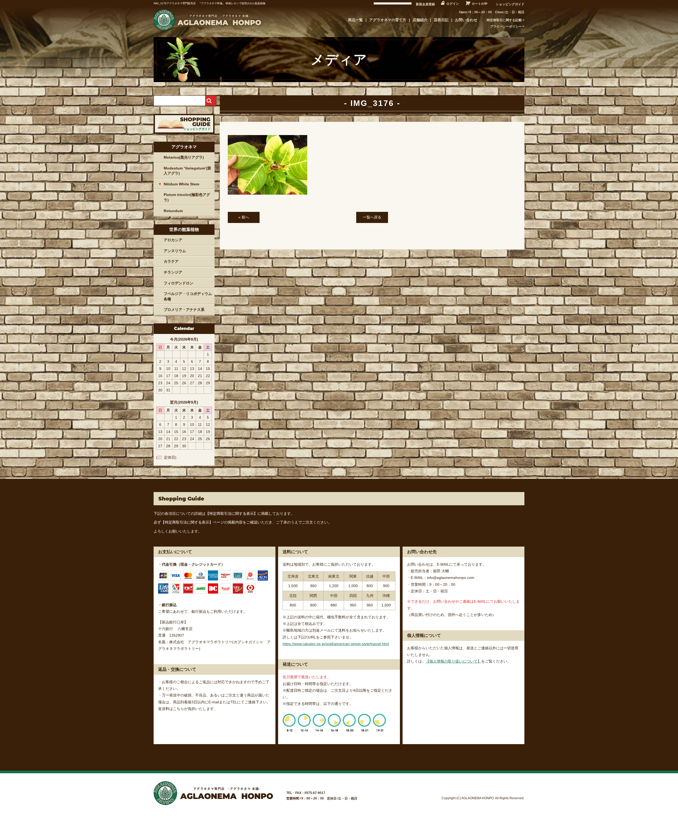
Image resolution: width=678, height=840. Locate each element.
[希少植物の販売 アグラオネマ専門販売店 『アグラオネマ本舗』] (207, 30)
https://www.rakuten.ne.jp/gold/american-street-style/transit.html (336, 644)
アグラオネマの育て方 (387, 20)
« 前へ (243, 217)
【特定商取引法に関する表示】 (231, 513)
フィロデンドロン (178, 283)
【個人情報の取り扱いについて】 (453, 661)
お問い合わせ (466, 20)
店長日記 (441, 20)
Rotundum (173, 211)
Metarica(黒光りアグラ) (184, 157)
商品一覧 (355, 20)
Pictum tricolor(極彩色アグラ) (187, 197)
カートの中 (480, 4)
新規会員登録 (425, 4)
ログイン (452, 4)
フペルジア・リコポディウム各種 (188, 296)
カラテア (171, 261)
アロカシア (173, 240)
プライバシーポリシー (506, 26)
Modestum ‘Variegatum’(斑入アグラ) (187, 171)
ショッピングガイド (510, 4)
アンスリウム (175, 251)
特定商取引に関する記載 (504, 20)
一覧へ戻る (372, 217)
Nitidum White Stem (181, 184)
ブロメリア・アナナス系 (184, 309)
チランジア (173, 272)
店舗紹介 (420, 20)
